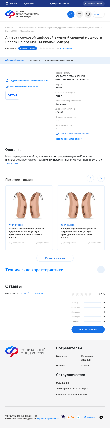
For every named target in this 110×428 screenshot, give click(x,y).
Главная (9, 27)
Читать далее (12, 163)
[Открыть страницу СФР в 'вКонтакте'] (90, 417)
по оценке (39, 293)
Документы (34, 60)
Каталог (84, 365)
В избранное (18, 243)
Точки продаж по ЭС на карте (24, 86)
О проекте (61, 356)
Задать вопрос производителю (74, 133)
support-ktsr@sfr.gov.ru (48, 419)
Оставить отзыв (88, 329)
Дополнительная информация (58, 60)
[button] (90, 178)
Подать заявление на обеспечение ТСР (29, 80)
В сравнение (43, 243)
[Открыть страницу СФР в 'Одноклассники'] (70, 417)
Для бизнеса (30, 3)
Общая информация (14, 60)
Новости (60, 365)
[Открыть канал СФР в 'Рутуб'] (62, 417)
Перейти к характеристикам (68, 139)
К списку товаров (55, 258)
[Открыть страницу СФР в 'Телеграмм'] (78, 417)
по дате (24, 293)
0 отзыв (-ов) (66, 48)
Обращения (62, 383)
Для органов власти (59, 3)
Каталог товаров (25, 27)
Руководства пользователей (71, 394)
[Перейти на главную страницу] (22, 14)
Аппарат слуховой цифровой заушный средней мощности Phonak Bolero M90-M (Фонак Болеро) (53, 39)
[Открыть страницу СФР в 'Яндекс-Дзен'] (101, 417)
